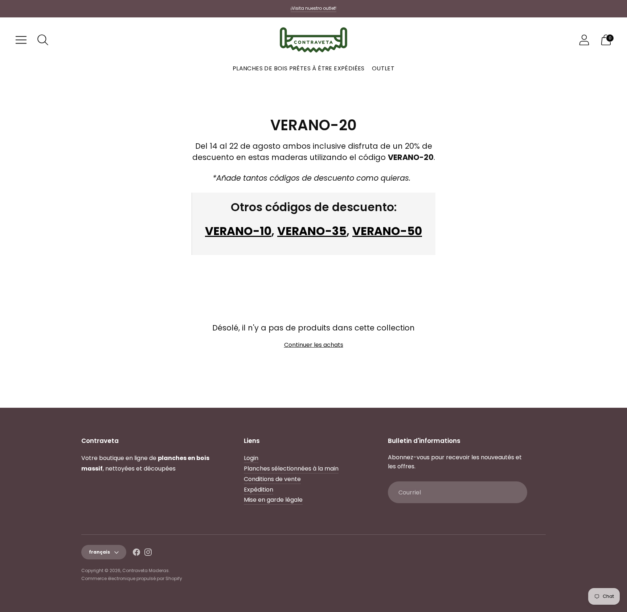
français (99, 552)
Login (251, 458)
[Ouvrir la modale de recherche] (43, 40)
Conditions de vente (272, 479)
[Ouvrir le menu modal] (21, 40)
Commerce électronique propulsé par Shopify (131, 578)
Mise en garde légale (273, 500)
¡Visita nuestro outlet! (313, 8)
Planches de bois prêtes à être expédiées (299, 68)
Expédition (258, 489)
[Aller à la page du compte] (584, 40)
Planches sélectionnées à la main (291, 468)
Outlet (383, 68)
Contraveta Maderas (145, 570)
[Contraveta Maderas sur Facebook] (136, 553)
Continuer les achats (313, 345)
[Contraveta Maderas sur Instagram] (148, 553)
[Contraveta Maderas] (313, 40)
